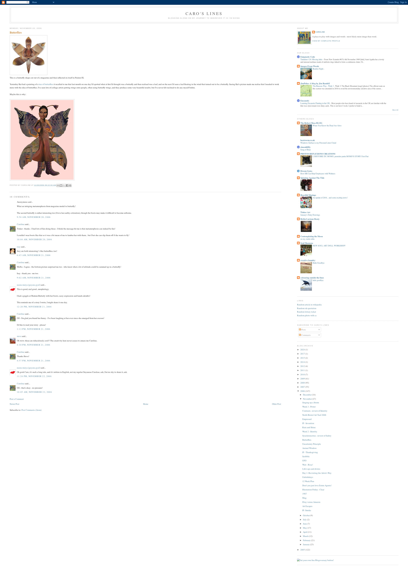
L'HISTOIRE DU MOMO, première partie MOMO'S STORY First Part (340, 156)
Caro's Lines (204, 13)
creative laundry (307, 260)
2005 (302, 549)
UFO (304, 460)
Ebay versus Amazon (311, 502)
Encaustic (304, 100)
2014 (302, 362)
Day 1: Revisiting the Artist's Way (317, 473)
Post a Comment (17, 399)
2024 (302, 349)
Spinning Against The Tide (312, 177)
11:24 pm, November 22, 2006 (34, 376)
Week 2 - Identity (309, 431)
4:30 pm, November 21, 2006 (33, 344)
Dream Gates (306, 170)
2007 (302, 386)
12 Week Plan (308, 481)
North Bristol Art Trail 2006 (314, 414)
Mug (304, 497)
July (305, 519)
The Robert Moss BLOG (311, 122)
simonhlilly (305, 146)
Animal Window (309, 448)
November (307, 398)
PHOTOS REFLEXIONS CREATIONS (317, 153)
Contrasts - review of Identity (314, 410)
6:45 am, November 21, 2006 (34, 255)
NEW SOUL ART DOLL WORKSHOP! (329, 245)
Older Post (276, 403)
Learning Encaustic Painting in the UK (315, 103)
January (306, 544)
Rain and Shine (309, 427)
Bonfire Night (318, 68)
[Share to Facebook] (67, 185)
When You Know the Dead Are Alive (327, 125)
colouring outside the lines (312, 277)
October (306, 515)
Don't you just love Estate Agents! (317, 485)
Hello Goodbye (318, 263)
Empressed (307, 419)
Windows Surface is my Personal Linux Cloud (318, 142)
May (305, 527)
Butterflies (306, 439)
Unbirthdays (307, 477)
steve (19, 336)
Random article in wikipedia (309, 304)
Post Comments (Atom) (31, 410)
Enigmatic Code (307, 56)
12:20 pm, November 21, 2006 (34, 306)
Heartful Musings (308, 194)
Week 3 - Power (309, 406)
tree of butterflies (46, 84)
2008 (302, 382)
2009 (302, 378)
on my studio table (307, 239)
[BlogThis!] (61, 185)
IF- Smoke (306, 510)
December (307, 394)
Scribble (306, 456)
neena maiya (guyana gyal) (28, 284)
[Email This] (58, 185)
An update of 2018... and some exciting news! (330, 197)
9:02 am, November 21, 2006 (34, 277)
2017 (302, 353)
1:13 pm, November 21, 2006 (33, 329)
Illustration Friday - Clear (313, 489)
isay (19, 246)
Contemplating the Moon (311, 236)
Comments (306, 335)
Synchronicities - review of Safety (316, 435)
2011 (302, 370)
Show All (395, 110)
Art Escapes (307, 506)
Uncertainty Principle (311, 443)
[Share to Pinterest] (70, 185)
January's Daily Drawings (310, 215)
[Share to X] (64, 185)
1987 (304, 493)
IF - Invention (308, 423)
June (305, 523)
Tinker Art (305, 212)
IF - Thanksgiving (310, 452)
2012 (302, 366)
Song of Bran (305, 149)
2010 (302, 374)
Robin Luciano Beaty (310, 218)
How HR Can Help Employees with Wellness (317, 173)
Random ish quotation (306, 308)
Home (145, 403)
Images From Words (309, 66)
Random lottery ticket (306, 311)
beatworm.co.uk (307, 140)
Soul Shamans (306, 242)
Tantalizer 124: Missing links (311, 59)
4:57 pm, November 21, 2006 (33, 360)
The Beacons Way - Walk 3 (323, 86)
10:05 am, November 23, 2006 (34, 392)
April (305, 532)
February (307, 540)
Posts (303, 329)
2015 (302, 357)
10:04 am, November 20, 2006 (34, 239)
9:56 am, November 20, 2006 (34, 217)
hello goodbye (318, 280)
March (306, 536)
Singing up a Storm (310, 402)
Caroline (20, 224)
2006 (302, 391)
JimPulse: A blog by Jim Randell (315, 83)
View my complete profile (326, 41)
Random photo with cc (307, 315)
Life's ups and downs (311, 468)
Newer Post (14, 403)
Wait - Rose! (307, 464)
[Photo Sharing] (28, 74)
